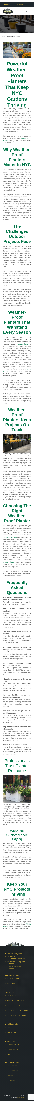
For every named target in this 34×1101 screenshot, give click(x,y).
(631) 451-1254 (19, 4)
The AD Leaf (20, 1097)
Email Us (7, 4)
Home (3, 36)
